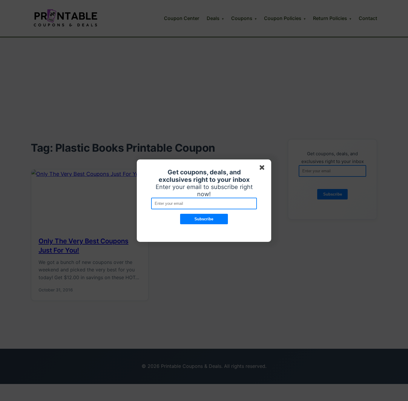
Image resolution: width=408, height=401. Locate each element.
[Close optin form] (263, 168)
